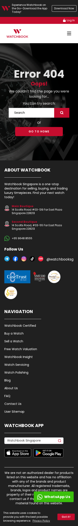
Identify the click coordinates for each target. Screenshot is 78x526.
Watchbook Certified (20, 325)
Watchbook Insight (18, 357)
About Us (11, 388)
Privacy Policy (41, 521)
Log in (71, 20)
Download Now (64, 8)
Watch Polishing (16, 372)
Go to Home (39, 131)
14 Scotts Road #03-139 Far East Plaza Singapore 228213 (37, 209)
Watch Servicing (16, 365)
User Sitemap (14, 411)
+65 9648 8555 (22, 238)
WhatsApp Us (57, 496)
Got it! (66, 517)
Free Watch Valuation (20, 349)
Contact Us (12, 404)
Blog (7, 380)
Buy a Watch (14, 333)
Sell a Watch (13, 341)
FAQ (7, 396)
